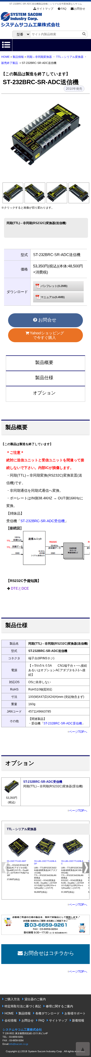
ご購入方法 (12, 999)
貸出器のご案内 (35, 999)
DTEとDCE (20, 588)
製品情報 (18, 56)
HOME (5, 56)
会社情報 (11, 1020)
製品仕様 (44, 377)
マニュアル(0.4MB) (53, 297)
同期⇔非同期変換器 (39, 56)
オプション (44, 392)
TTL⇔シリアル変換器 (69, 56)
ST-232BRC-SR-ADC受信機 (42, 521)
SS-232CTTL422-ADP (16, 861)
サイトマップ (45, 8)
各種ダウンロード (47, 1013)
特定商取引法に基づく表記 (23, 1006)
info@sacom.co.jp (18, 1044)
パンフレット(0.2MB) (54, 285)
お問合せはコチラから (49, 953)
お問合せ (79, 8)
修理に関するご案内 (59, 1006)
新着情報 (78, 1020)
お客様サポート (75, 1013)
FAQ (63, 8)
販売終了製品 (9, 62)
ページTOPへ (78, 732)
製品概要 (44, 362)
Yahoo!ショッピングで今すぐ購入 (47, 335)
